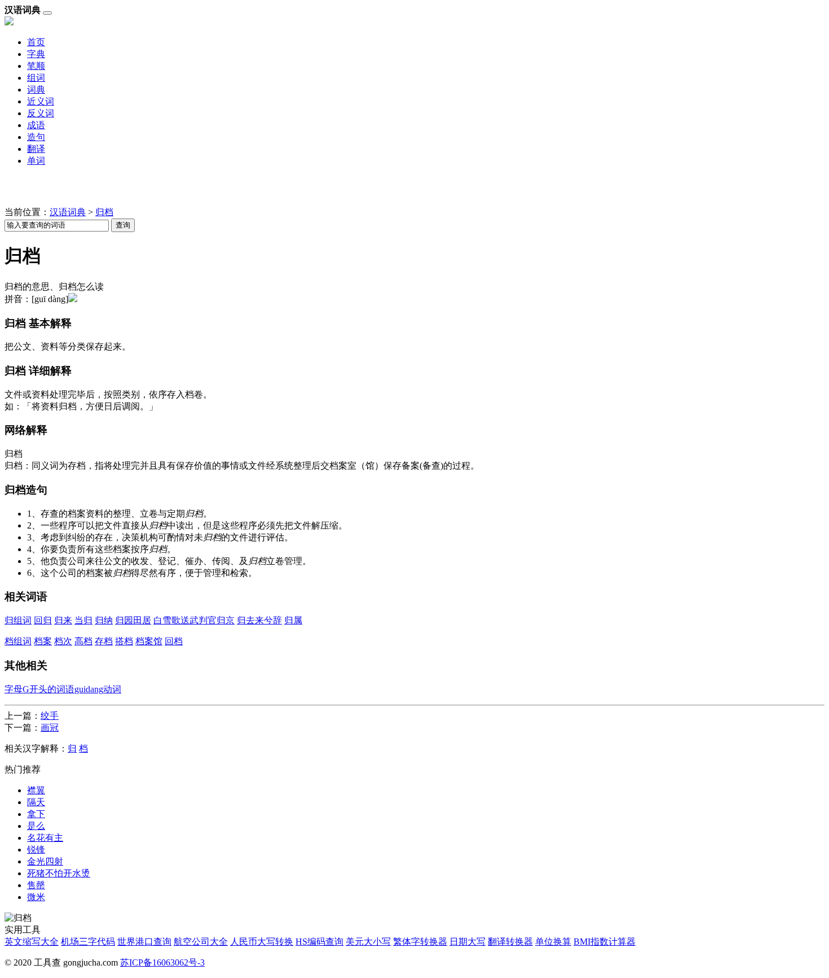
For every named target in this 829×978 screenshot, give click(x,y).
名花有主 (45, 837)
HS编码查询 (319, 941)
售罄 (36, 885)
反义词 (40, 113)
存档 (104, 641)
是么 (36, 826)
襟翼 (36, 790)
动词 (112, 689)
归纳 (104, 620)
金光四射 (45, 861)
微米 (36, 897)
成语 (36, 125)
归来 (63, 620)
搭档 (124, 641)
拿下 (36, 814)
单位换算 (553, 941)
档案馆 (148, 641)
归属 (293, 620)
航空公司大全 (201, 941)
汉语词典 (68, 212)
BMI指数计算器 (605, 941)
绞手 (50, 716)
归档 (104, 212)
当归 (83, 620)
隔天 (36, 802)
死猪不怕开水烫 (58, 873)
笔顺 (36, 66)
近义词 (40, 101)
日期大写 (467, 941)
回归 (43, 620)
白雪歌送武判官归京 (194, 620)
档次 (63, 641)
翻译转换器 (510, 941)
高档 (83, 641)
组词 (36, 77)
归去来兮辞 (259, 620)
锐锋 (36, 849)
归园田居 (133, 620)
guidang (88, 689)
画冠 (50, 727)
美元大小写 (368, 941)
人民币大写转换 (261, 941)
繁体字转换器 (420, 941)
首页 (36, 42)
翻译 (36, 149)
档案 (43, 641)
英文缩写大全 (32, 941)
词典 (36, 89)
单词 (36, 160)
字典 (36, 54)
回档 (174, 641)
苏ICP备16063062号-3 (162, 962)
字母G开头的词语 (39, 689)
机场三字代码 (88, 941)
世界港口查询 (144, 941)
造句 (36, 137)
